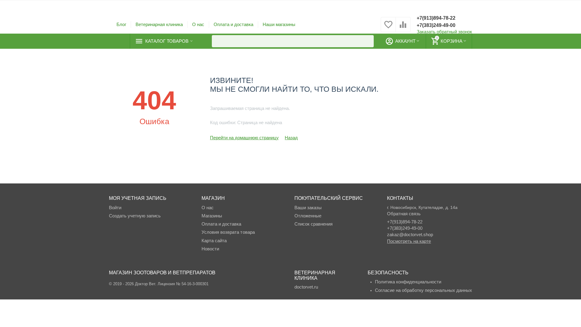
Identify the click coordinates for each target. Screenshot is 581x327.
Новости (210, 248)
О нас (198, 24)
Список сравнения (313, 223)
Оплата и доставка (233, 24)
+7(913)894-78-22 (436, 18)
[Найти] (368, 41)
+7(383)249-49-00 (436, 25)
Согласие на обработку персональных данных (423, 290)
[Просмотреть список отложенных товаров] (388, 27)
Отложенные (307, 215)
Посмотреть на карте (409, 241)
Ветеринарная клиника (159, 24)
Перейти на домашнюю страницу (244, 137)
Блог (121, 24)
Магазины (212, 215)
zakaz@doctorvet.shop (410, 234)
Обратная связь (404, 213)
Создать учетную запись (135, 215)
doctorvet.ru (306, 286)
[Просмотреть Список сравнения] (403, 27)
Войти (115, 207)
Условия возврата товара (228, 232)
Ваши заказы (308, 207)
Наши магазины (279, 24)
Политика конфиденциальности (408, 281)
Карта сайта (214, 240)
